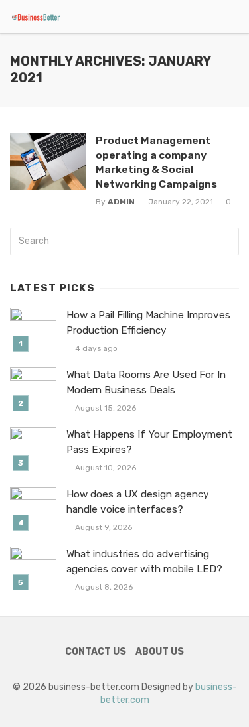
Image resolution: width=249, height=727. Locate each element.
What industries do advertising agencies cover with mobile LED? (144, 561)
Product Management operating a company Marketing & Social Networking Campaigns (156, 162)
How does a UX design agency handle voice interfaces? (137, 501)
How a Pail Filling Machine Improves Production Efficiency (148, 322)
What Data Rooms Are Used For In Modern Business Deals (146, 382)
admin (121, 201)
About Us (159, 651)
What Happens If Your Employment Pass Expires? (149, 442)
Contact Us (95, 651)
